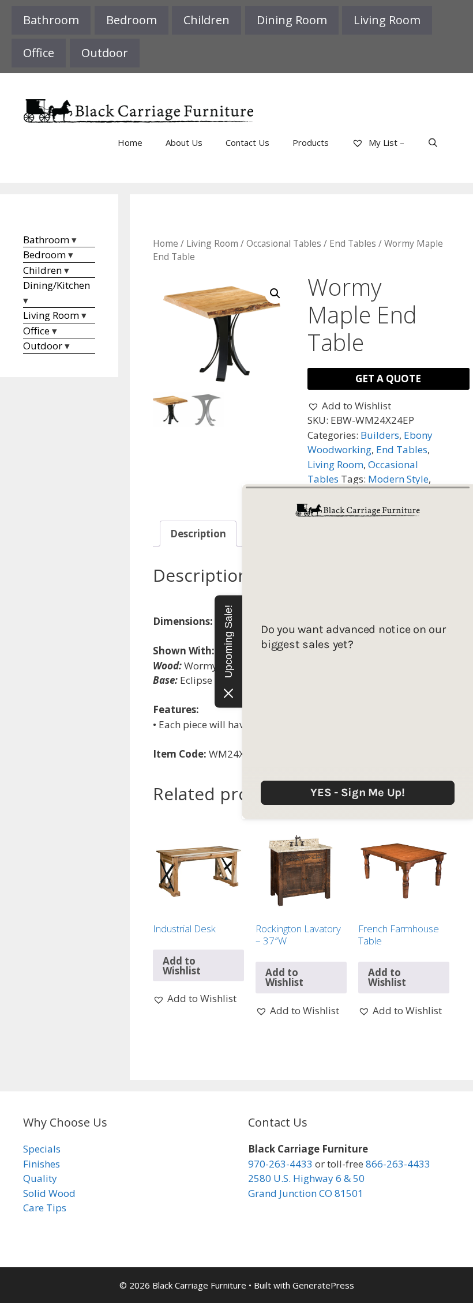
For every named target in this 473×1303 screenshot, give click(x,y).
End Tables (352, 243)
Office (38, 53)
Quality (40, 1178)
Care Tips (44, 1207)
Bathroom (51, 20)
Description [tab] (198, 533)
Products (310, 142)
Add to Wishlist (182, 965)
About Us (184, 142)
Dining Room (292, 20)
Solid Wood (49, 1193)
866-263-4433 (398, 1163)
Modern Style (398, 478)
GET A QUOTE (388, 378)
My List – (385, 142)
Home (130, 142)
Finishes (41, 1163)
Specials (42, 1148)
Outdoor (104, 53)
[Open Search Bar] (433, 142)
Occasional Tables (283, 243)
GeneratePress (323, 1285)
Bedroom (131, 20)
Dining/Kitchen (56, 285)
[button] (275, 293)
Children (206, 20)
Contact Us (247, 142)
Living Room (387, 20)
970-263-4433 (280, 1163)
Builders (380, 435)
